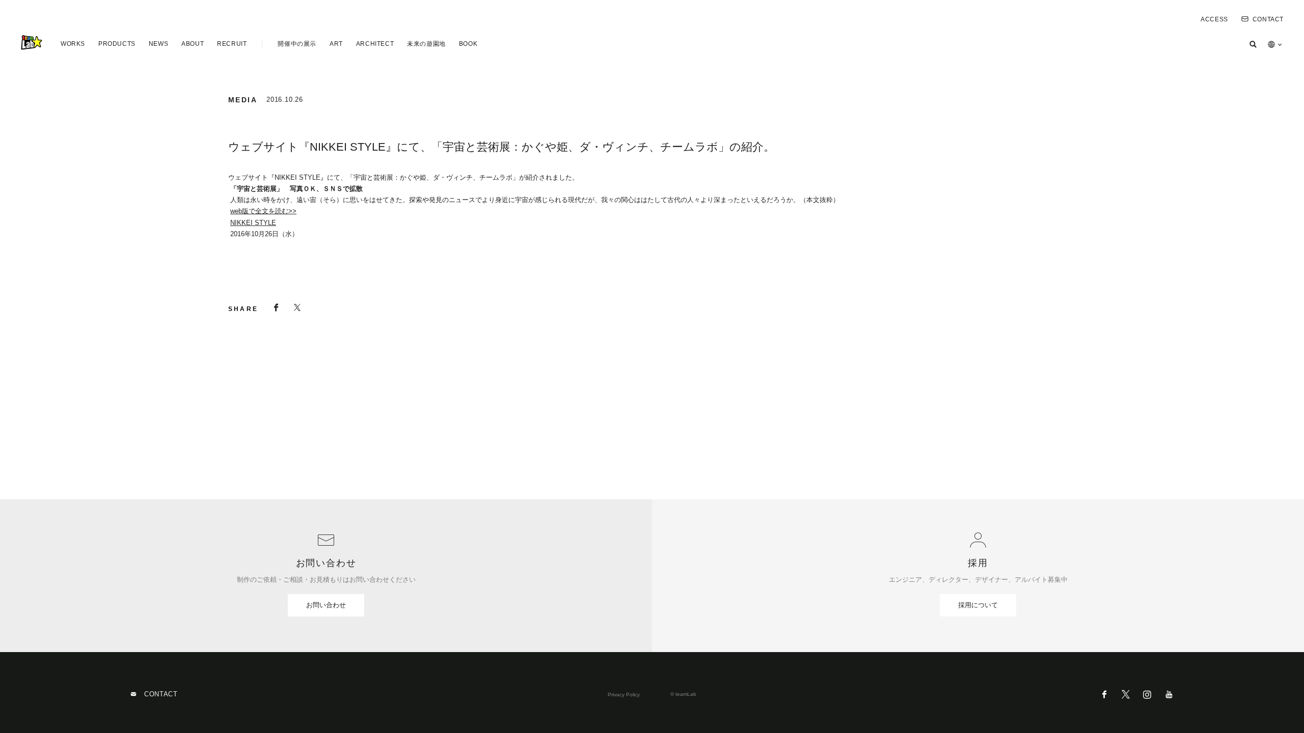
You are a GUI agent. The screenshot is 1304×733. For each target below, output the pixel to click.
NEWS (158, 43)
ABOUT (192, 43)
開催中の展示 (297, 43)
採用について (978, 605)
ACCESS (1214, 19)
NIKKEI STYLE (253, 223)
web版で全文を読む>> (263, 211)
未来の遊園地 (426, 43)
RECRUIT (232, 43)
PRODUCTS (116, 43)
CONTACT (1268, 19)
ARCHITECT (375, 43)
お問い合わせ (326, 605)
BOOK (468, 43)
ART (336, 43)
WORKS (73, 43)
